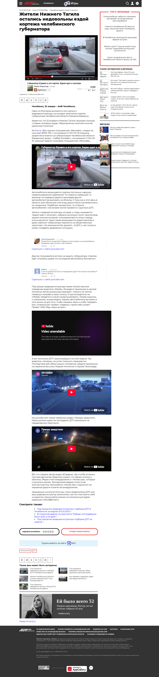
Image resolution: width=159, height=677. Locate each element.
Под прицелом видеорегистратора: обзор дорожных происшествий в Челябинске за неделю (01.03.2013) (82, 572)
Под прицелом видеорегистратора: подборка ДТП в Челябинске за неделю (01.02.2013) (62, 510)
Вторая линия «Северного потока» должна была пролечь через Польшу (124, 161)
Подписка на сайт (100, 629)
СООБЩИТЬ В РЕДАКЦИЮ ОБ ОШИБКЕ (100, 634)
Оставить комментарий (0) (79, 531)
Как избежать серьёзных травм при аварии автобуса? (81, 578)
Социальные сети (127, 629)
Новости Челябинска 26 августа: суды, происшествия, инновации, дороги (119, 29)
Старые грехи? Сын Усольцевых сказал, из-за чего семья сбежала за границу (124, 99)
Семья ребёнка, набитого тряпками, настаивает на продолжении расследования (119, 19)
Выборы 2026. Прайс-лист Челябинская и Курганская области (60, 634)
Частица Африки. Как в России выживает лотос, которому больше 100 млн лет (124, 74)
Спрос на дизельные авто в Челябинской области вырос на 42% (119, 58)
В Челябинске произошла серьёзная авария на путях (120, 38)
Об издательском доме (45, 629)
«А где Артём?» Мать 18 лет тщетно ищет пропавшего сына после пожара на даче (124, 107)
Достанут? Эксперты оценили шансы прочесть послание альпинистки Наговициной (125, 82)
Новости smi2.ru (27, 621)
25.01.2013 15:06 (25, 10)
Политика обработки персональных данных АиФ (87, 632)
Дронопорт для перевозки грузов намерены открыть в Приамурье (123, 153)
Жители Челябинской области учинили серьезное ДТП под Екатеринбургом (42, 578)
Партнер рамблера (58, 668)
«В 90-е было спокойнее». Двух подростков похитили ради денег (124, 114)
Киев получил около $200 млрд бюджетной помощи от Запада (122, 145)
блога (38, 130)
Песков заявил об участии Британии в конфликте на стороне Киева (124, 136)
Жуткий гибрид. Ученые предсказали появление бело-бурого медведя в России (125, 91)
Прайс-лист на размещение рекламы (50, 632)
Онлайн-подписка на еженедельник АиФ (74, 629)
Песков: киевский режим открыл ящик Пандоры (122, 128)
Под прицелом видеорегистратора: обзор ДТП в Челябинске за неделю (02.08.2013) (43, 587)
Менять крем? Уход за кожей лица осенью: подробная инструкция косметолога (120, 48)
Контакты (114, 629)
